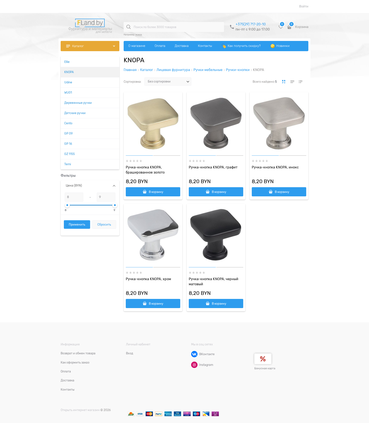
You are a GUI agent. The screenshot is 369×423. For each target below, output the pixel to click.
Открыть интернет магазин (80, 410)
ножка (138, 34)
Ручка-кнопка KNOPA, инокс (275, 167)
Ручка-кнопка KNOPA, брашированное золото (145, 169)
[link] (283, 81)
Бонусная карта (264, 368)
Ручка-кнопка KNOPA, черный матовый (213, 281)
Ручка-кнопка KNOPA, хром (148, 279)
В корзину (156, 192)
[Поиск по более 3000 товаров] (128, 27)
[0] (280, 28)
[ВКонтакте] (194, 354)
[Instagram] (194, 365)
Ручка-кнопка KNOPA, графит (213, 167)
